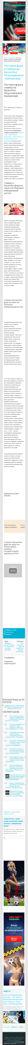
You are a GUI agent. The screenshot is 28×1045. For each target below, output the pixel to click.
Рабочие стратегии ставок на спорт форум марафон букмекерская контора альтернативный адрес (15, 777)
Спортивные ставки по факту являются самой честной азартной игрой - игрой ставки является (15, 751)
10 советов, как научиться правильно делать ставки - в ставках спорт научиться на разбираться (15, 743)
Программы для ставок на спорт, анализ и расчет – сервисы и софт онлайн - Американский (15, 759)
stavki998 (8, 634)
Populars (7, 1027)
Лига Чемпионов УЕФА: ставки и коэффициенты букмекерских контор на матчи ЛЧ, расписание (14, 718)
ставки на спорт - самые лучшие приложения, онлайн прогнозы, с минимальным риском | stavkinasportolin (14, 1040)
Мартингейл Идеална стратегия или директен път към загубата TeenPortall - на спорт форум (14, 794)
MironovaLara (9, 632)
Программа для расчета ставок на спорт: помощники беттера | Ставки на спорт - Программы (14, 735)
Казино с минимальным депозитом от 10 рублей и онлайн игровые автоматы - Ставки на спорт (15, 785)
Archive (21, 1027)
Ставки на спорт (8, 814)
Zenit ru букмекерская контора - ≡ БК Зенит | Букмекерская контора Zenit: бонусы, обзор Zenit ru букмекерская (14, 768)
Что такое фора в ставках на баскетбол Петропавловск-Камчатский (14, 72)
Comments (14, 1027)
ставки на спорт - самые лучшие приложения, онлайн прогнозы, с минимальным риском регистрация (14, 137)
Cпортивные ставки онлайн (12, 812)
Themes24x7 (20, 1043)
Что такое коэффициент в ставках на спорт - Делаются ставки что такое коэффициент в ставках (15, 727)
